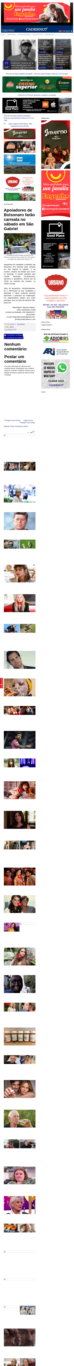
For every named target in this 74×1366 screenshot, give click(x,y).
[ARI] (55, 351)
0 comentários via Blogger (14, 335)
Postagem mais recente (12, 420)
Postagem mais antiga (27, 422)
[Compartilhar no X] (9, 327)
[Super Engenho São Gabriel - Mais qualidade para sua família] (37, 12)
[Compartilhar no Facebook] (11, 327)
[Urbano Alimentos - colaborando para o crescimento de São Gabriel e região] (19, 183)
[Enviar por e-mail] (5, 327)
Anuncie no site (37, 34)
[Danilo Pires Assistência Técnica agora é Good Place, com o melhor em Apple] (37, 105)
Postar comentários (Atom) (19, 426)
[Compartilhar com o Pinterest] (13, 327)
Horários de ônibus (24, 34)
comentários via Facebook (14, 337)
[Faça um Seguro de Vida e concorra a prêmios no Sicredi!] (19, 197)
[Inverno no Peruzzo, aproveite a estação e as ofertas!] (37, 95)
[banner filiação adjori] (55, 338)
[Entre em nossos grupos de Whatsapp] (55, 374)
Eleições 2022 (12, 329)
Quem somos (11, 34)
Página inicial (28, 420)
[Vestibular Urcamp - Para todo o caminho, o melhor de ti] (37, 84)
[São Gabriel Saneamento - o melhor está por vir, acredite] (19, 164)
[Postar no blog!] (7, 327)
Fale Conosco (49, 34)
